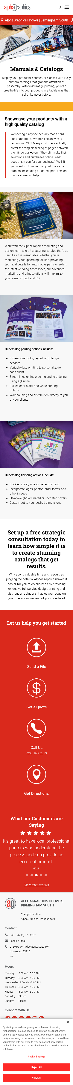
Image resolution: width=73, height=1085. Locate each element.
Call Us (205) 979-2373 (23, 935)
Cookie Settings (36, 1056)
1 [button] (27, 875)
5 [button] (46, 875)
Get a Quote (36, 707)
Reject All (36, 1067)
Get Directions (36, 793)
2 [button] (32, 875)
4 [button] (41, 875)
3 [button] (36, 875)
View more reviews (36, 885)
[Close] (68, 1022)
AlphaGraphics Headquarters (38, 919)
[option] (36, 850)
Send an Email (18, 941)
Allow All (36, 1078)
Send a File (36, 666)
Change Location (31, 914)
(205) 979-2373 (36, 753)
